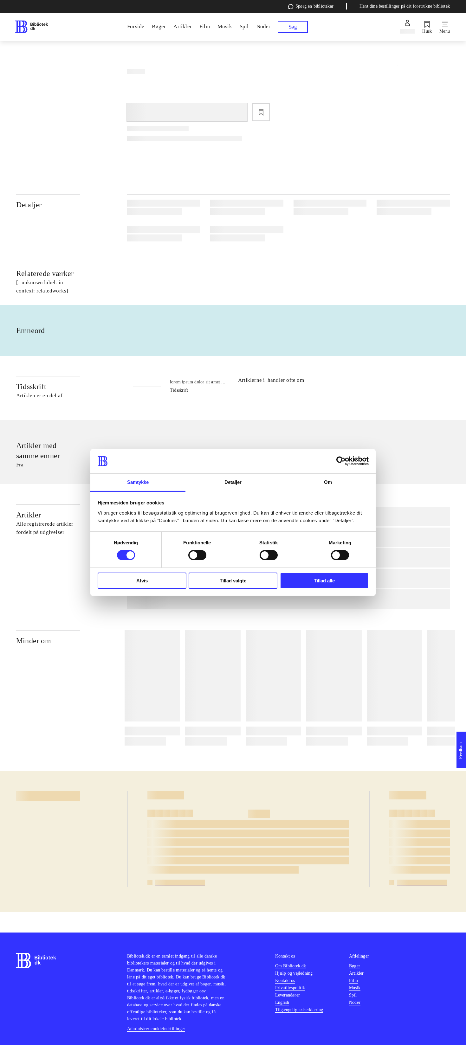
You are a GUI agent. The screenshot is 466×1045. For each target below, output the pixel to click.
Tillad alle (324, 580)
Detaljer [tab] (233, 482)
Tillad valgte (233, 580)
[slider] (398, 108)
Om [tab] (328, 482)
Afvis (142, 580)
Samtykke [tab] (138, 482)
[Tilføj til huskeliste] (261, 112)
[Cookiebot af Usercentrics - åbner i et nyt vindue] (341, 461)
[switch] (197, 555)
